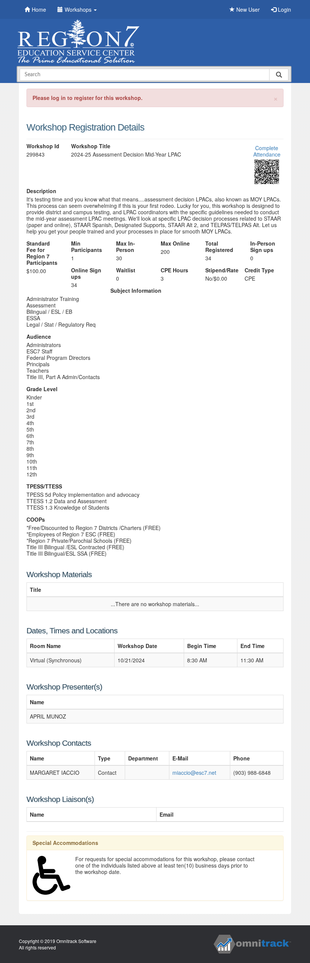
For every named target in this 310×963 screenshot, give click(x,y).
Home (39, 9)
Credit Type (259, 270)
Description (41, 191)
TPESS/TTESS (44, 486)
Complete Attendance (267, 151)
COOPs (35, 519)
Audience (38, 336)
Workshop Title (90, 146)
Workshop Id (42, 146)
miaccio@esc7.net (194, 772)
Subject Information (135, 290)
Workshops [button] (79, 9)
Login (283, 9)
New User (247, 9)
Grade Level (41, 389)
